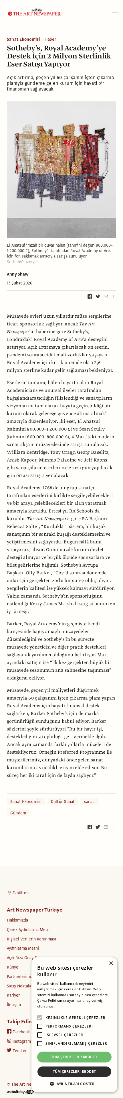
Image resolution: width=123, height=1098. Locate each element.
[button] (74, 1084)
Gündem (18, 813)
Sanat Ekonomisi (23, 39)
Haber (50, 39)
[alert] (74, 1024)
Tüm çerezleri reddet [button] (74, 1071)
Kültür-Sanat (63, 801)
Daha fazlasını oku (70, 1006)
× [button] (111, 963)
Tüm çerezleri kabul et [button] (74, 1056)
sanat (89, 801)
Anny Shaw (18, 274)
